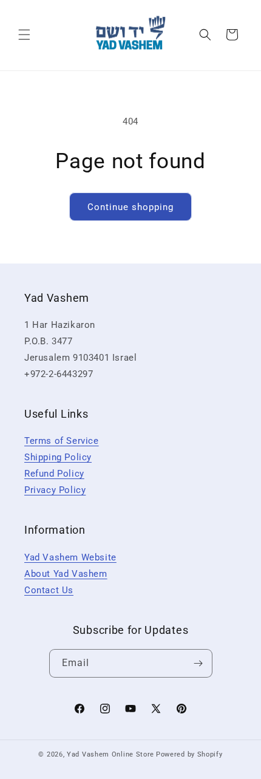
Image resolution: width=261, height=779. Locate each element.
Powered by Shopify (189, 754)
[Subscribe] (198, 663)
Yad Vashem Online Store (110, 754)
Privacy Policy (55, 490)
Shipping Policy (58, 457)
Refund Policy (54, 473)
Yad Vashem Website (70, 557)
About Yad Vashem (65, 573)
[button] (24, 34)
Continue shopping (130, 207)
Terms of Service (61, 440)
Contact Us (48, 590)
